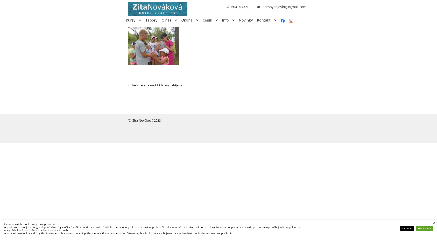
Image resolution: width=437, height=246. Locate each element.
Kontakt (264, 20)
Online (187, 20)
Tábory (151, 20)
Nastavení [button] (407, 228)
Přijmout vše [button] (424, 228)
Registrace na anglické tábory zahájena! (156, 85)
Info (225, 20)
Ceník (207, 20)
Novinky (246, 20)
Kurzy (130, 20)
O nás (166, 20)
